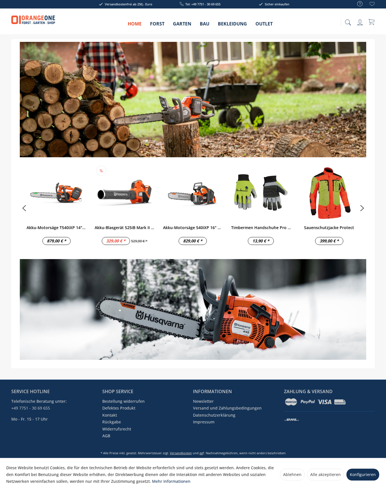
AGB (106, 435)
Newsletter (203, 401)
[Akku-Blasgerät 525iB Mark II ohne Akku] (124, 192)
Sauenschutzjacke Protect (329, 227)
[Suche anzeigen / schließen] (348, 20)
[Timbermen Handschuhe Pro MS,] (261, 192)
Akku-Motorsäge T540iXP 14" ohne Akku (56, 227)
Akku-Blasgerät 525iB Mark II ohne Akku (124, 227)
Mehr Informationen (171, 481)
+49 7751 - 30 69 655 (30, 408)
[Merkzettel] (372, 5)
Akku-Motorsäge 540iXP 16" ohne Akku (193, 227)
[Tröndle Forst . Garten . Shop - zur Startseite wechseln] (33, 23)
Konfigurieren (363, 474)
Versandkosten (181, 453)
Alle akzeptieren (325, 474)
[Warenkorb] (372, 22)
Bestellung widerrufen (123, 401)
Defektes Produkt (118, 408)
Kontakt (109, 415)
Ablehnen (292, 474)
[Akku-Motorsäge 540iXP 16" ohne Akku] (193, 192)
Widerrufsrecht (116, 429)
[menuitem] (357, 4)
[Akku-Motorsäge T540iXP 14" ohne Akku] (56, 192)
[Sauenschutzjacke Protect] (329, 192)
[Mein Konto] (360, 21)
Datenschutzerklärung (214, 415)
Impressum (203, 422)
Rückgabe (111, 422)
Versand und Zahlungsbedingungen (227, 408)
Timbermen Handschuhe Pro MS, (261, 227)
